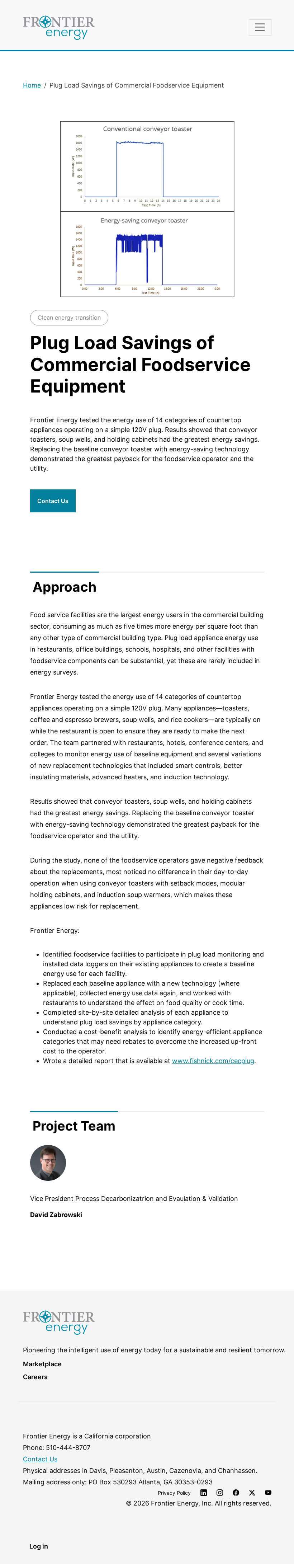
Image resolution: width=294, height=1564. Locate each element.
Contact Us (52, 500)
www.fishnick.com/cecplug (213, 1061)
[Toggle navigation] (260, 27)
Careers (35, 1377)
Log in (38, 1546)
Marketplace (42, 1364)
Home (32, 85)
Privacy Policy (174, 1493)
